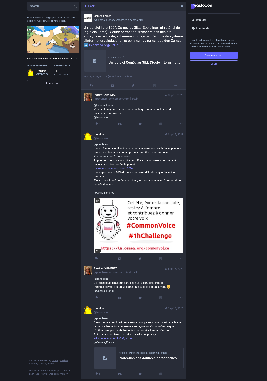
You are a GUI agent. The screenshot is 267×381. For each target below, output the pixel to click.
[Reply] (91, 85)
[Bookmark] (154, 85)
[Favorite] (133, 85)
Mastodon (60, 20)
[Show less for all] (182, 6)
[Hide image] (97, 200)
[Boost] (112, 85)
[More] (175, 85)
